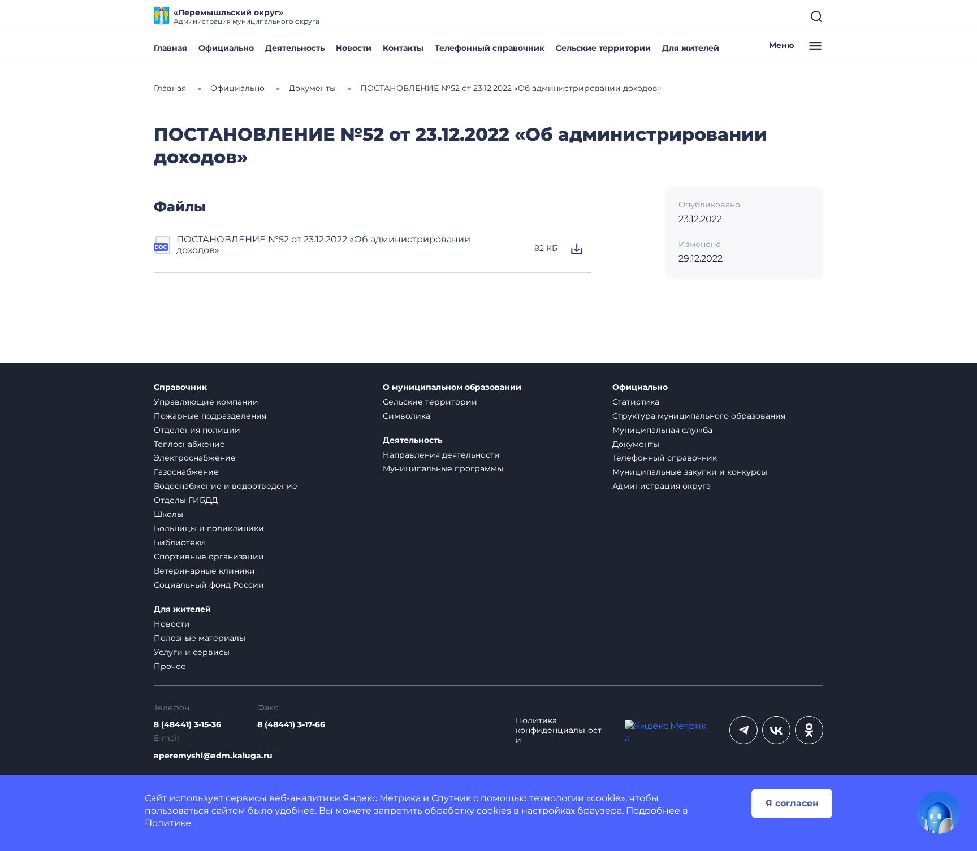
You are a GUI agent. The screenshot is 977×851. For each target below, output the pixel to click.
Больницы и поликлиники (209, 528)
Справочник (180, 387)
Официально (226, 48)
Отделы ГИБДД (186, 500)
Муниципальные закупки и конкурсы (689, 472)
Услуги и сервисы (192, 652)
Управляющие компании (206, 402)
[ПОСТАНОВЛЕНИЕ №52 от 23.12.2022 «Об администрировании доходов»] (163, 248)
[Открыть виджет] (938, 812)
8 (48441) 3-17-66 (291, 725)
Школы (168, 514)
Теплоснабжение (189, 444)
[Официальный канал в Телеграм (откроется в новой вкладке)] (743, 730)
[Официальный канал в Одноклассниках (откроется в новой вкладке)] (809, 730)
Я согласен (792, 803)
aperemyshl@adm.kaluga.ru (213, 756)
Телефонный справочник (489, 48)
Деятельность (295, 48)
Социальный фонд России (209, 585)
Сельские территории (603, 48)
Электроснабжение (195, 458)
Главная (170, 48)
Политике (168, 823)
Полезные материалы (199, 638)
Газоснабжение (186, 472)
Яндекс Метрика (382, 798)
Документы (635, 444)
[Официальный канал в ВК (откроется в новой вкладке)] (776, 730)
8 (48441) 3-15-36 (187, 725)
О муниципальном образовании (452, 387)
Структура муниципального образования (698, 416)
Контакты (403, 48)
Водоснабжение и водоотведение (225, 486)
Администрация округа (661, 486)
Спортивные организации (209, 557)
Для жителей (690, 48)
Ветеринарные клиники (204, 571)
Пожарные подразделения (210, 416)
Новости (353, 48)
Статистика (635, 402)
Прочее (170, 666)
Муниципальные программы (443, 468)
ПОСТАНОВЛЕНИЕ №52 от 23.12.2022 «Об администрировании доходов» (323, 244)
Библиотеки (179, 542)
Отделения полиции (197, 430)
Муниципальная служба (662, 430)
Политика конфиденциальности (559, 730)
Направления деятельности (441, 455)
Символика (406, 416)
